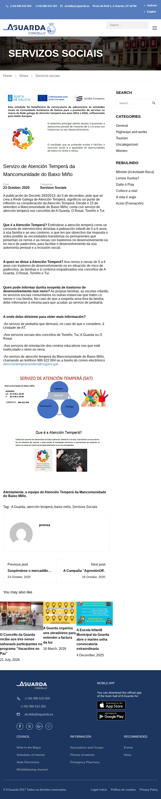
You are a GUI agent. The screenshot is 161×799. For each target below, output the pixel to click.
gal (55, 364)
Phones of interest (82, 754)
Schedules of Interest (31, 754)
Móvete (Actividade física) (135, 172)
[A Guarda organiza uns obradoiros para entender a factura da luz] (60, 612)
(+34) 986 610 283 (46, 6)
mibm (34, 364)
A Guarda (18, 507)
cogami (47, 364)
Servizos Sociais (84, 507)
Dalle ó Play (125, 184)
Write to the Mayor (29, 747)
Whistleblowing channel (32, 769)
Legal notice (99, 789)
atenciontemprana (16, 364)
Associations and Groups (86, 747)
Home (7, 76)
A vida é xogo (126, 197)
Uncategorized (127, 144)
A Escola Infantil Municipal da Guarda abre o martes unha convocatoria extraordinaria (93, 639)
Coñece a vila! (126, 191)
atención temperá (40, 507)
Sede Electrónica (28, 762)
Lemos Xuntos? (127, 178)
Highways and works (131, 132)
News (23, 76)
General (122, 125)
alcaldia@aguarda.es (77, 6)
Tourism (122, 138)
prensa (44, 525)
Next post (98, 564)
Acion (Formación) (129, 203)
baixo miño (62, 507)
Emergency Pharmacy (85, 762)
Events (128, 747)
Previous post (18, 564)
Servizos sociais (47, 76)
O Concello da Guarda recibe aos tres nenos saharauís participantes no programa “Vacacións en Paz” (21, 644)
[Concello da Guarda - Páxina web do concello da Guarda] (29, 28)
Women (121, 151)
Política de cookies (123, 789)
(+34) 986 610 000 (20, 6)
